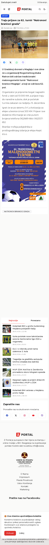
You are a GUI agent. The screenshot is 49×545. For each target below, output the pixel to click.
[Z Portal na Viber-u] (42, 415)
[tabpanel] (24, 361)
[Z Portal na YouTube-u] (33, 415)
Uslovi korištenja (24, 483)
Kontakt (24, 486)
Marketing (24, 489)
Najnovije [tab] (13, 320)
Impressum (24, 477)
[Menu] (4, 9)
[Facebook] (4, 62)
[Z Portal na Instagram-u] (24, 415)
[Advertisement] (24, 240)
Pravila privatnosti (24, 480)
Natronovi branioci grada (17, 211)
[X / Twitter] (10, 62)
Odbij (21, 533)
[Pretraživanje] (40, 9)
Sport (5, 16)
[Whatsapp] (17, 62)
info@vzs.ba (38, 446)
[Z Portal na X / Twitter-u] (16, 415)
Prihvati (10, 533)
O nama (24, 474)
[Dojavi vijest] (9, 9)
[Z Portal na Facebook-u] (7, 415)
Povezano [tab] (36, 320)
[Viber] (23, 62)
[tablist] (24, 321)
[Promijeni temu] (44, 9)
